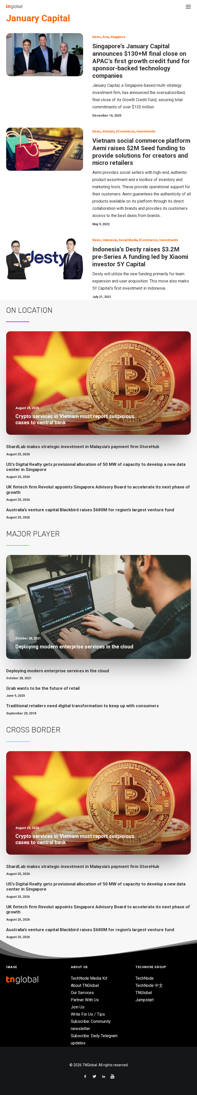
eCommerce (125, 131)
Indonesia (109, 240)
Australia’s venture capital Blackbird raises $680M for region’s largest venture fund (90, 509)
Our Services (82, 992)
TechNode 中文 (149, 985)
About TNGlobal (85, 985)
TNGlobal (143, 992)
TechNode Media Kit (89, 978)
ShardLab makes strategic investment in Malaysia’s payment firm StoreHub (82, 446)
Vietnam (108, 131)
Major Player (33, 534)
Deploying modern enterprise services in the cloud (57, 670)
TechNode (144, 978)
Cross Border (33, 729)
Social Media (128, 240)
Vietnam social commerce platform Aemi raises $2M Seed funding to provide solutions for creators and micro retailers (141, 151)
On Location (29, 310)
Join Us (77, 1007)
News (96, 37)
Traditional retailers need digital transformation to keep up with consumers (82, 705)
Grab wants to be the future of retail (43, 688)
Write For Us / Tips (88, 1014)
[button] (188, 6)
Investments (145, 131)
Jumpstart (144, 999)
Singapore (117, 37)
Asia (105, 37)
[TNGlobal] (14, 7)
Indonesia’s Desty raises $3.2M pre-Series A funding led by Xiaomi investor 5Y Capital (140, 257)
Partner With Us (85, 999)
